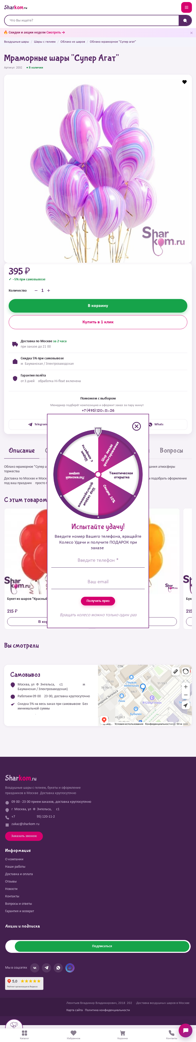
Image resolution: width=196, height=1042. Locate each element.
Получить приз (98, 601)
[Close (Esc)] (136, 426)
